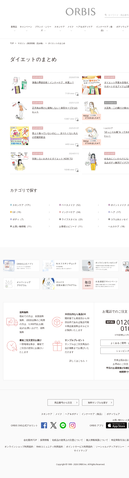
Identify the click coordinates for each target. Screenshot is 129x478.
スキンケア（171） (22, 204)
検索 (106, 15)
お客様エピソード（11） (71, 226)
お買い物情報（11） (23, 226)
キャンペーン (26, 26)
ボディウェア (113, 413)
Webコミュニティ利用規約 (49, 446)
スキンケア (59, 26)
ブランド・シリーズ (43, 28)
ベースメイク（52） (72, 204)
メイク (70, 26)
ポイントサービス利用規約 (79, 446)
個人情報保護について (97, 439)
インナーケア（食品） (104, 28)
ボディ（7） (19, 219)
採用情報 (44, 439)
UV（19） (17, 212)
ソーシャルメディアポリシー (110, 446)
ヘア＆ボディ (71, 413)
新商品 (14, 26)
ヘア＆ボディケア (84, 26)
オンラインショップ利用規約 (19, 446)
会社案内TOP (30, 439)
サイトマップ (80, 450)
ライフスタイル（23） (73, 219)
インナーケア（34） (72, 212)
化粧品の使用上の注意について (67, 439)
